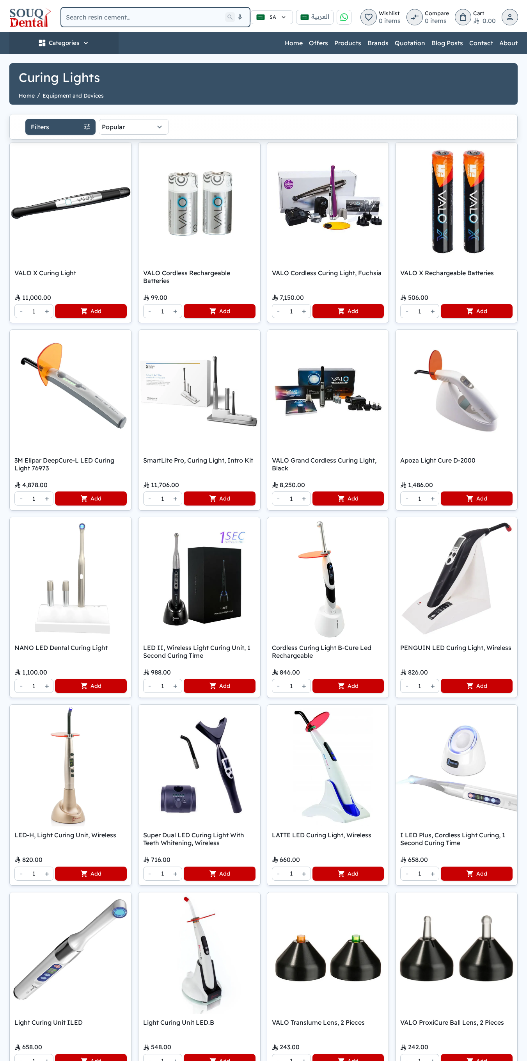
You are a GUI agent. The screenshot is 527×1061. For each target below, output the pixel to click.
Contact (481, 43)
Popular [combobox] (113, 127)
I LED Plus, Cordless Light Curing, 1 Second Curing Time (452, 839)
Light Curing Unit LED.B (178, 1022)
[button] (368, 17)
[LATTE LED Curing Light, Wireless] (328, 765)
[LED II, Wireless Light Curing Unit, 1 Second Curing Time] (199, 578)
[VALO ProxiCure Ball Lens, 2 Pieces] (456, 953)
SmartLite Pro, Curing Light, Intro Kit (198, 460)
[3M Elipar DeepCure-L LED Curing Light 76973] (70, 391)
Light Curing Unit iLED (48, 1022)
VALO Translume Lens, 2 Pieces (318, 1022)
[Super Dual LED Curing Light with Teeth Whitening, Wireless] (199, 765)
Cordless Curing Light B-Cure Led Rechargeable (321, 651)
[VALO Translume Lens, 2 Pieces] (328, 953)
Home (294, 43)
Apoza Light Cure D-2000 (438, 460)
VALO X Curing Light (45, 273)
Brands (378, 43)
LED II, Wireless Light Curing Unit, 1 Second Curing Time (196, 651)
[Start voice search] (240, 17)
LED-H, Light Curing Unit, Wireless (65, 835)
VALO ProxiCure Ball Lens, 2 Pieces (452, 1022)
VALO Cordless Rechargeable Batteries (186, 277)
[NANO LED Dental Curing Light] (70, 578)
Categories (64, 42)
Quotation (410, 43)
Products (347, 43)
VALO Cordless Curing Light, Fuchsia (326, 273)
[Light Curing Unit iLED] (70, 953)
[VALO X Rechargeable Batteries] (456, 203)
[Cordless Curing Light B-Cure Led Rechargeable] (328, 578)
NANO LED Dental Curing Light (61, 648)
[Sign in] (510, 17)
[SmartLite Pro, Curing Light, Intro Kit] (199, 391)
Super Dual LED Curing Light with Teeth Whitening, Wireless (193, 839)
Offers (318, 43)
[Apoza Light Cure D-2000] (456, 391)
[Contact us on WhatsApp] (344, 17)
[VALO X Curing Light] (70, 203)
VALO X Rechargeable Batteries (447, 273)
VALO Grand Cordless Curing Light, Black (324, 464)
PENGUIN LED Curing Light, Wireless (455, 648)
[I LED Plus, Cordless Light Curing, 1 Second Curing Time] (456, 765)
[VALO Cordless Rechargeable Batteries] (199, 203)
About (508, 43)
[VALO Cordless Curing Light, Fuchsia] (328, 203)
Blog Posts (447, 43)
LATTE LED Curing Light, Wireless (321, 835)
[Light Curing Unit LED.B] (199, 953)
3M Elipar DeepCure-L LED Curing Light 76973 (64, 464)
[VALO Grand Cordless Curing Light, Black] (328, 391)
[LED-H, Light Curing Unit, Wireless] (70, 765)
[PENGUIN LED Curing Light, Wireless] (456, 578)
